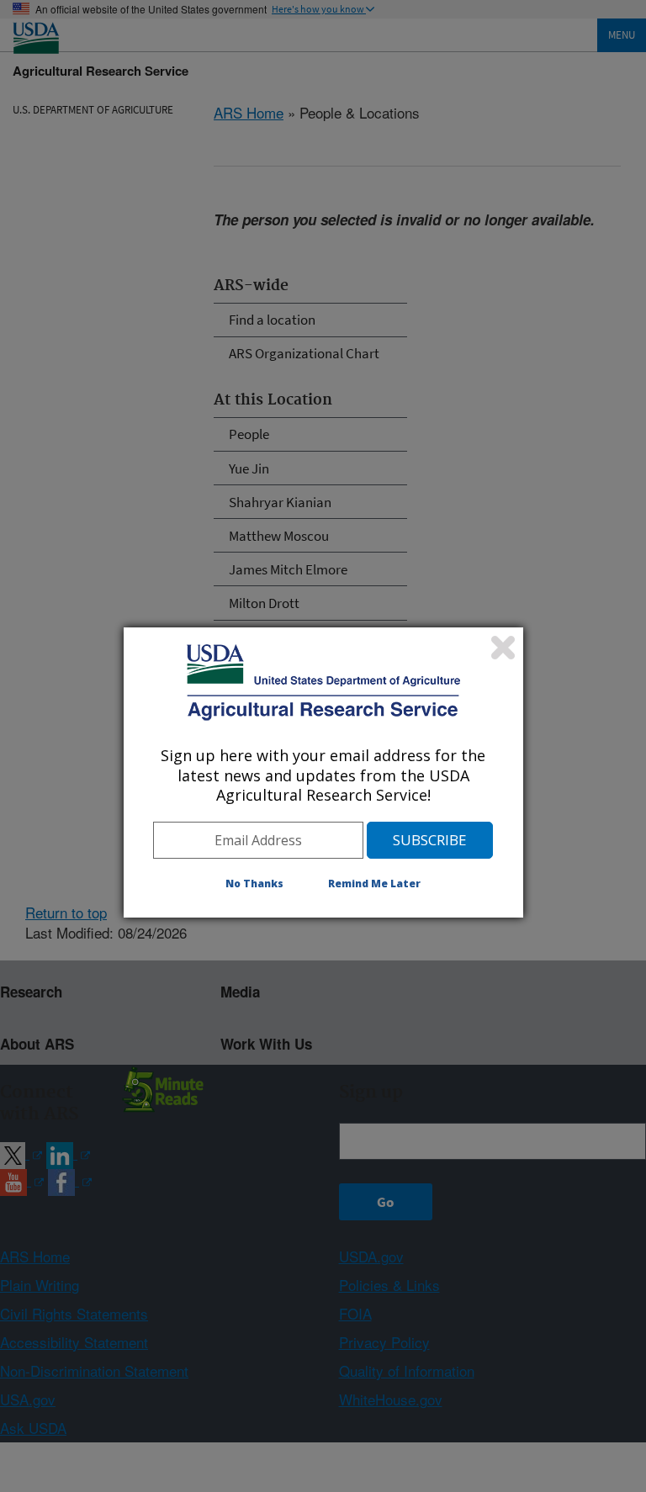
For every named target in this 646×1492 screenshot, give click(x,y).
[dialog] (323, 772)
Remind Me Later (374, 883)
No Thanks (254, 883)
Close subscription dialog (503, 647)
